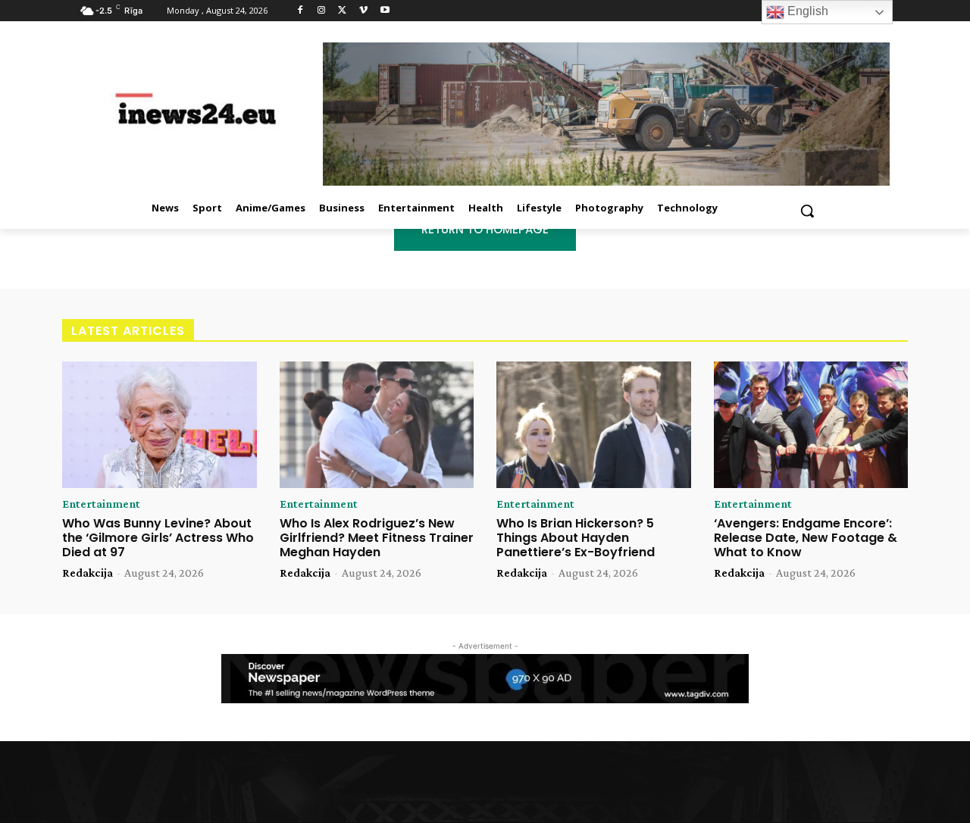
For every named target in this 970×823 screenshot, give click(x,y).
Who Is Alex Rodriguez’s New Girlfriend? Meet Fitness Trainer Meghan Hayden (377, 538)
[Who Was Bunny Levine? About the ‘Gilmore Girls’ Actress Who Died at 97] (159, 424)
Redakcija (87, 572)
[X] (343, 11)
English (806, 11)
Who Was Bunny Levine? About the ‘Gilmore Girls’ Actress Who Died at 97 (158, 538)
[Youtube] (384, 11)
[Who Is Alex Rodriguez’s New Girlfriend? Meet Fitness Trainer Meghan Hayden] (377, 424)
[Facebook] (300, 11)
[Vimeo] (363, 11)
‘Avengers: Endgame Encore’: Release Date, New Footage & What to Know (805, 538)
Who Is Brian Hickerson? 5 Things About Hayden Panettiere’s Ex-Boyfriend (575, 538)
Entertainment (101, 504)
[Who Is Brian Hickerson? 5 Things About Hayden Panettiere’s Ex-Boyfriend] (593, 424)
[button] (807, 210)
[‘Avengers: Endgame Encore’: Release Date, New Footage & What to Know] (811, 424)
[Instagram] (321, 11)
